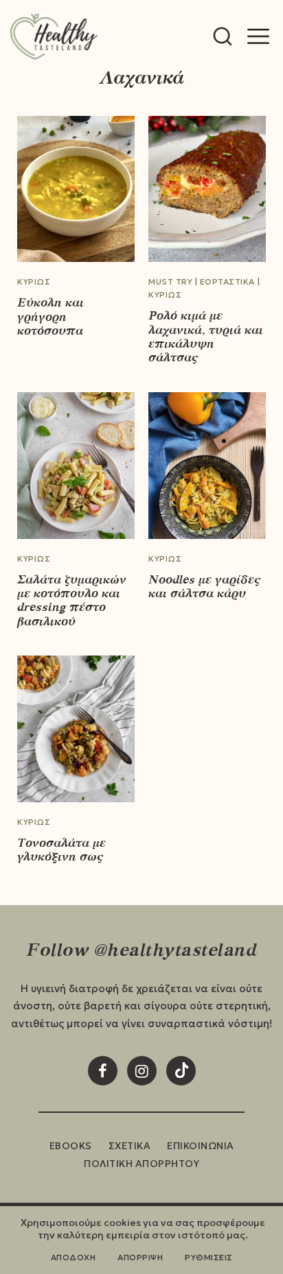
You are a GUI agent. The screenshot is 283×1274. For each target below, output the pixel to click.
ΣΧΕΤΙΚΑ (130, 1146)
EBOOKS (70, 1146)
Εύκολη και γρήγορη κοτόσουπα (50, 316)
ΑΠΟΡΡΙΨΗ (140, 1257)
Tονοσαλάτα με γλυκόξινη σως (61, 849)
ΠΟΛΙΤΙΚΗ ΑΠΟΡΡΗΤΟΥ (141, 1163)
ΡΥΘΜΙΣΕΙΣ (209, 1257)
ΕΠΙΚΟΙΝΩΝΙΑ (200, 1146)
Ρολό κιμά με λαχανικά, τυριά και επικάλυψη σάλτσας (205, 336)
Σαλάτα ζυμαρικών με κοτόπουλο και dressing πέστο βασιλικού (71, 600)
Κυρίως (33, 281)
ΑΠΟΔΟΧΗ (73, 1257)
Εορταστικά (227, 281)
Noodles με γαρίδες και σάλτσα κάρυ (204, 586)
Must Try (170, 281)
